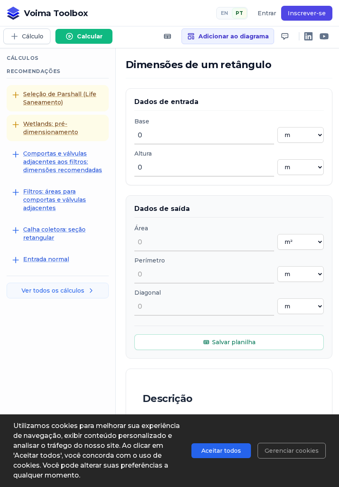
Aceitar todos (221, 450)
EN (224, 13)
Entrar (267, 13)
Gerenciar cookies (292, 450)
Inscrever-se (307, 13)
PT (239, 13)
